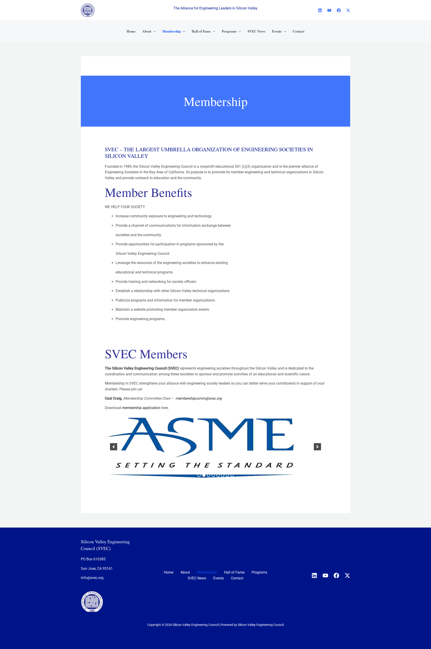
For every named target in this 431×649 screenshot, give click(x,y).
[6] (222, 475)
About (185, 572)
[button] (153, 31)
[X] (348, 10)
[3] (208, 475)
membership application (141, 408)
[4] (213, 475)
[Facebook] (339, 10)
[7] (227, 475)
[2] (203, 475)
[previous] (113, 446)
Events (218, 578)
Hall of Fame (234, 572)
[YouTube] (329, 10)
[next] (317, 446)
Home (168, 572)
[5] (218, 475)
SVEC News (197, 578)
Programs (259, 572)
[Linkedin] (320, 10)
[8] (232, 475)
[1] (199, 475)
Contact (237, 578)
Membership (207, 572)
